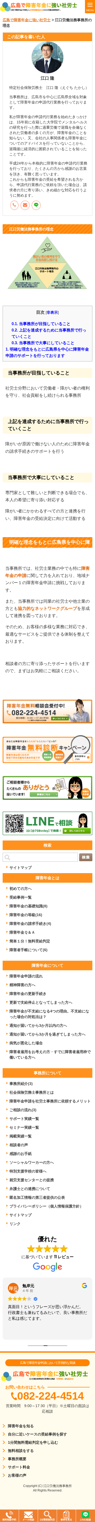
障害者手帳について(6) (29, 950)
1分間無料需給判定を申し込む (33, 1442)
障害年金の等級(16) (26, 915)
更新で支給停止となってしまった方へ (41, 1002)
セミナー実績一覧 (24, 1127)
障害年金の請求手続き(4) (30, 923)
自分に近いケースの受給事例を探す (37, 1434)
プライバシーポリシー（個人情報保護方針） (46, 1206)
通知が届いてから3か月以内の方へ (38, 1025)
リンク (15, 1224)
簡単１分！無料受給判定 (30, 941)
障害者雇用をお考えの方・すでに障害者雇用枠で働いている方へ (50, 1054)
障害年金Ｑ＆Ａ (22, 932)
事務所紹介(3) (21, 1083)
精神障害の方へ (22, 985)
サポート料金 (19, 1467)
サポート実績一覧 (24, 1118)
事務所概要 (17, 1459)
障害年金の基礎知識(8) (29, 906)
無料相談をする (21, 1450)
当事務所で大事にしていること (43, 342)
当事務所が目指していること (41, 323)
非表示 (52, 312)
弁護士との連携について (30, 1189)
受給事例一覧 (21, 897)
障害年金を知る (21, 1426)
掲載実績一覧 (21, 1136)
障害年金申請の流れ (26, 976)
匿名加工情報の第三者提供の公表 (37, 1197)
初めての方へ (21, 888)
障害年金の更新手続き (28, 993)
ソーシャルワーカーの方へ (32, 1162)
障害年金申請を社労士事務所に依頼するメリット (50, 1101)
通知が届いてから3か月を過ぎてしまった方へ (48, 1034)
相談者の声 (19, 1145)
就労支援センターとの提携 (32, 1180)
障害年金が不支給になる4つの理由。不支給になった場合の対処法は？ (49, 1014)
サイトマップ (21, 867)
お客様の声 (17, 1475)
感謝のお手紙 (21, 1154)
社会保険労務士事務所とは (32, 1092)
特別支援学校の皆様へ (28, 1171)
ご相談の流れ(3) (23, 1110)
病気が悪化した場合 (26, 1043)
